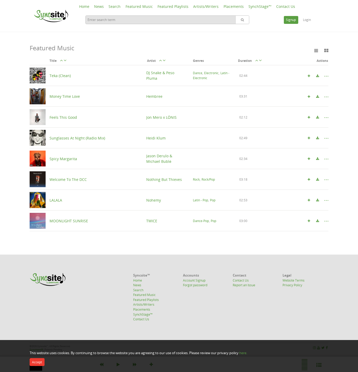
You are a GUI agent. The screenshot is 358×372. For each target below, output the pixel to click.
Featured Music (139, 6)
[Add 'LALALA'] (309, 200)
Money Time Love (65, 96)
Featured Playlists (173, 6)
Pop (212, 200)
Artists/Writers (206, 6)
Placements (234, 6)
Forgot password (195, 285)
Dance (197, 73)
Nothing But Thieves (164, 179)
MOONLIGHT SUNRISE (69, 220)
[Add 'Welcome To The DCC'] (309, 180)
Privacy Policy (292, 285)
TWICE (151, 220)
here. (243, 353)
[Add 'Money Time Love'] (309, 97)
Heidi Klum (156, 137)
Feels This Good (63, 117)
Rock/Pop (208, 179)
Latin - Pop (200, 200)
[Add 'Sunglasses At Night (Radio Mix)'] (309, 138)
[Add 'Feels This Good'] (309, 117)
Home (84, 6)
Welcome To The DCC (68, 179)
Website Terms (294, 280)
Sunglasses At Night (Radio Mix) (77, 137)
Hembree (154, 96)
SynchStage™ (260, 6)
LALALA (56, 199)
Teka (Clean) (60, 75)
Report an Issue (244, 285)
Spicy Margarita (63, 158)
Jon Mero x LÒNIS (161, 117)
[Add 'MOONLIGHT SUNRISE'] (309, 221)
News (99, 6)
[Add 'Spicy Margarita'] (309, 159)
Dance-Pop (201, 221)
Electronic (211, 73)
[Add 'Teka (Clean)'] (309, 76)
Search (115, 6)
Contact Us (285, 6)
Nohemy (153, 199)
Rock (196, 179)
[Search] (242, 20)
